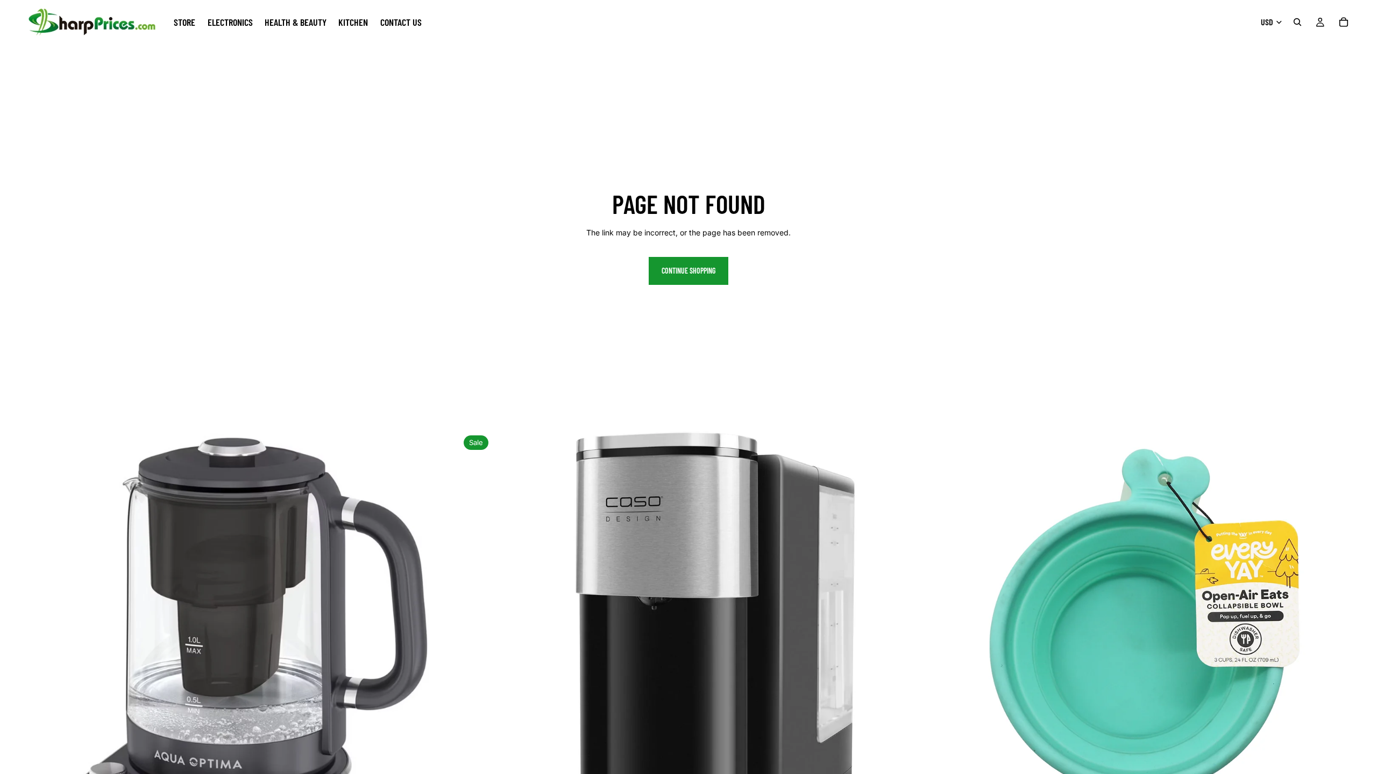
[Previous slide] (16, 660)
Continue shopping (688, 270)
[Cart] (1343, 22)
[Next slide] (443, 660)
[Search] (1297, 22)
